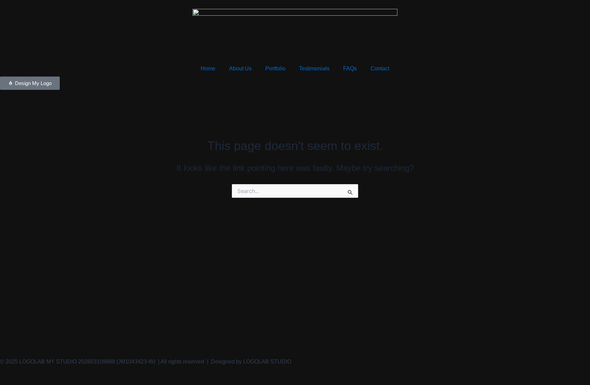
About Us (240, 68)
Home (208, 68)
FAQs (350, 68)
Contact (379, 68)
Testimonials (314, 68)
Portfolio (275, 68)
